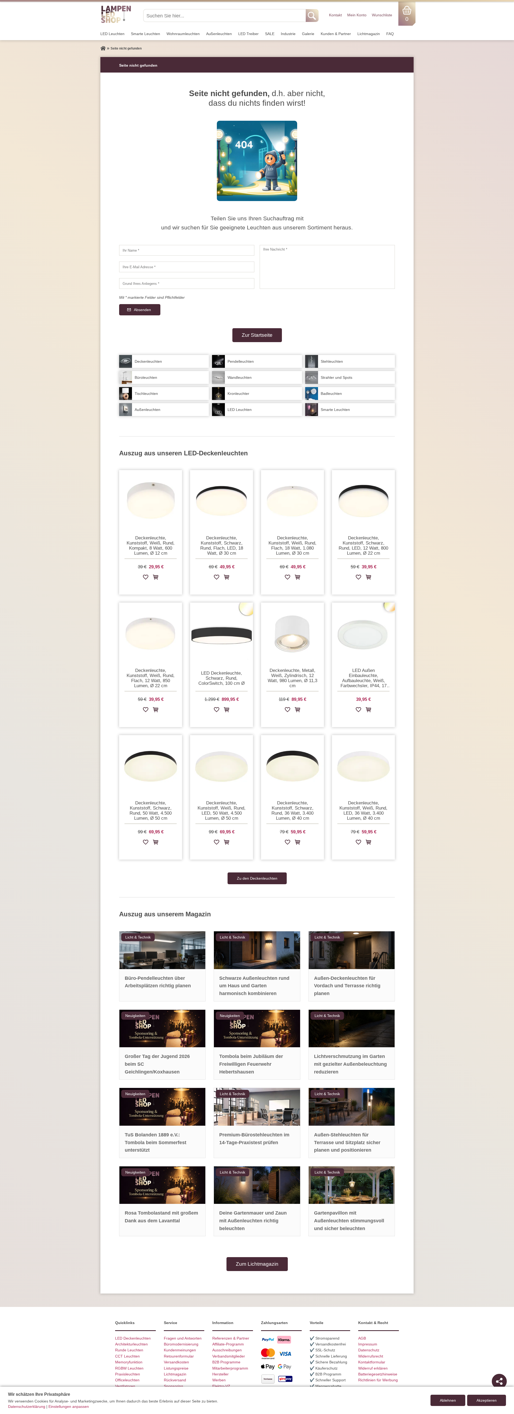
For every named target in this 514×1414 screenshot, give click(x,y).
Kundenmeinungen (180, 1350)
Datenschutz (368, 1350)
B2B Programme (226, 1362)
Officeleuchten (127, 1380)
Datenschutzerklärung (26, 1406)
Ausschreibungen (227, 1350)
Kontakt (335, 15)
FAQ (390, 34)
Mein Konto (356, 15)
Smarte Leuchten (145, 34)
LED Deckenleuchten (133, 1338)
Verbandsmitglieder (228, 1356)
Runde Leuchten (129, 1350)
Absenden (142, 310)
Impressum (367, 1344)
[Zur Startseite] (103, 48)
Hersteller (220, 1374)
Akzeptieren (487, 1400)
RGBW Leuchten (129, 1368)
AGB (362, 1338)
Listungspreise (176, 1368)
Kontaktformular (371, 1362)
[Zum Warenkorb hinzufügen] (155, 578)
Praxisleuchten (127, 1374)
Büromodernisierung (181, 1344)
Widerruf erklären (373, 1368)
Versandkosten (176, 1362)
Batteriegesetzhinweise (377, 1374)
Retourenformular (179, 1356)
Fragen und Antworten (183, 1338)
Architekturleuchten (131, 1344)
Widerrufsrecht (370, 1356)
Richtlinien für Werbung (378, 1380)
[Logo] (116, 22)
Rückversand (175, 1380)
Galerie (308, 34)
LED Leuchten (112, 34)
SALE (269, 34)
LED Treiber (248, 34)
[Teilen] (499, 1381)
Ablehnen (448, 1400)
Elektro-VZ (221, 1386)
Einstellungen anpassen (68, 1406)
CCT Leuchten (127, 1356)
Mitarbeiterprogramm (230, 1368)
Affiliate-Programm (228, 1344)
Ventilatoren (125, 1386)
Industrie (288, 34)
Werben (219, 1380)
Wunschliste (382, 15)
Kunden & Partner (336, 34)
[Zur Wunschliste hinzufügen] (146, 578)
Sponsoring (173, 1386)
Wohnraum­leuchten (183, 34)
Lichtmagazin (368, 34)
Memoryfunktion (128, 1362)
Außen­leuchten (219, 34)
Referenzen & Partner (230, 1338)
